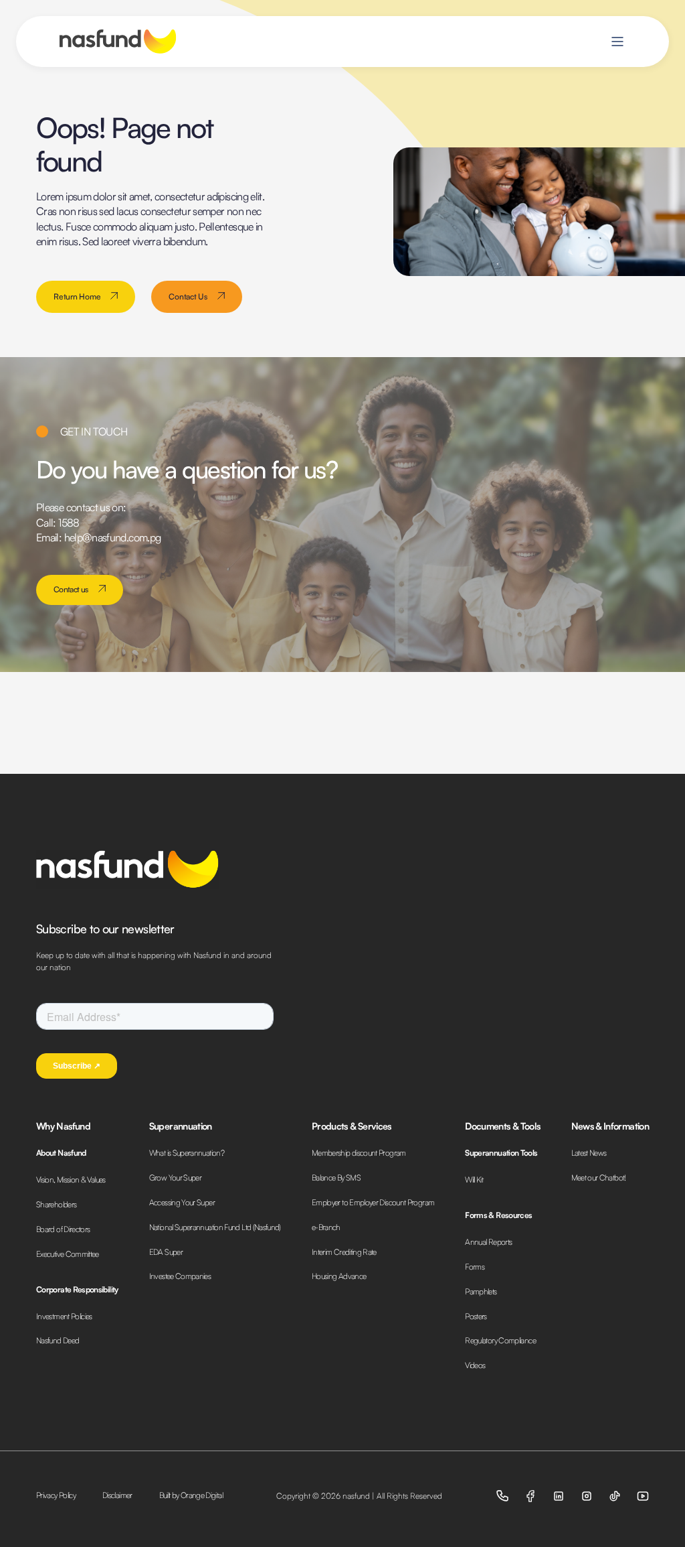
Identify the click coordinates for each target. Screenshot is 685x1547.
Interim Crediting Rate (344, 1252)
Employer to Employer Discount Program (373, 1202)
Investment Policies (64, 1316)
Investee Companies (180, 1276)
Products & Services (351, 1126)
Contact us (71, 589)
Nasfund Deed (57, 1340)
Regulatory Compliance (500, 1340)
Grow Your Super (175, 1177)
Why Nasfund (63, 1126)
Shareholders (56, 1204)
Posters (476, 1316)
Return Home (77, 296)
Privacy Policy (56, 1495)
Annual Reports (488, 1242)
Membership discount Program (359, 1153)
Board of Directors (63, 1229)
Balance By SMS (336, 1177)
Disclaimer (117, 1495)
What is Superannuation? (186, 1153)
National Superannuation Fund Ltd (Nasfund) (215, 1227)
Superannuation (180, 1126)
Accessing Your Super (182, 1202)
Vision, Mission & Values (71, 1179)
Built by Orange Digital (191, 1495)
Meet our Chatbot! (598, 1177)
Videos (475, 1365)
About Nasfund (61, 1153)
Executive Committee (67, 1254)
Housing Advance (339, 1276)
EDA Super (166, 1252)
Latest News (589, 1153)
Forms (474, 1267)
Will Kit (474, 1179)
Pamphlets (480, 1291)
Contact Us (188, 296)
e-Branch (326, 1227)
